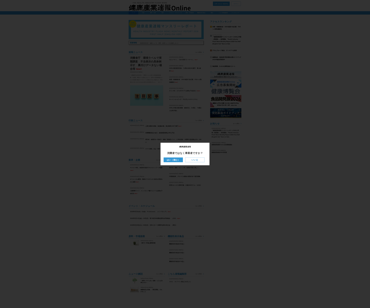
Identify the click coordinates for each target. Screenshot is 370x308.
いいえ (195, 160)
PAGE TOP (360, 297)
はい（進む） (173, 160)
